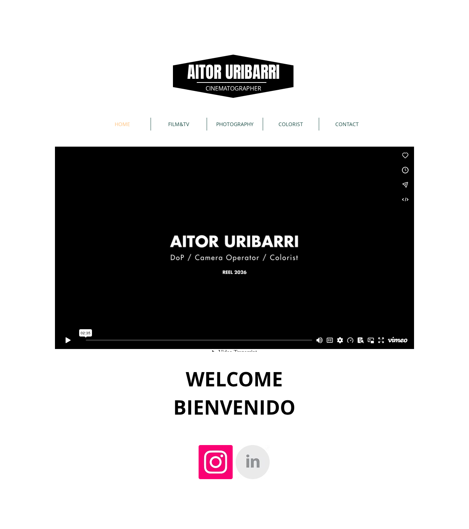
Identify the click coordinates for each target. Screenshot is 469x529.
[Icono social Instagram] (216, 462)
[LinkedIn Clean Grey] (253, 462)
